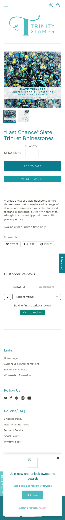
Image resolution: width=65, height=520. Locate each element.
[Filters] (7, 297)
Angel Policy (11, 435)
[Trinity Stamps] (33, 25)
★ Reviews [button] (62, 263)
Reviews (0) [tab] (18, 286)
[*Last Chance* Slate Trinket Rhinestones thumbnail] (10, 116)
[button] (32, 179)
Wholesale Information (17, 375)
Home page (11, 358)
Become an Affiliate (15, 369)
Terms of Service (13, 430)
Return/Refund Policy (16, 424)
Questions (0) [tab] (47, 286)
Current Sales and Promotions (21, 363)
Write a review (32, 312)
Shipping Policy (13, 418)
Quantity (31, 146)
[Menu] (6, 5)
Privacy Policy (12, 441)
